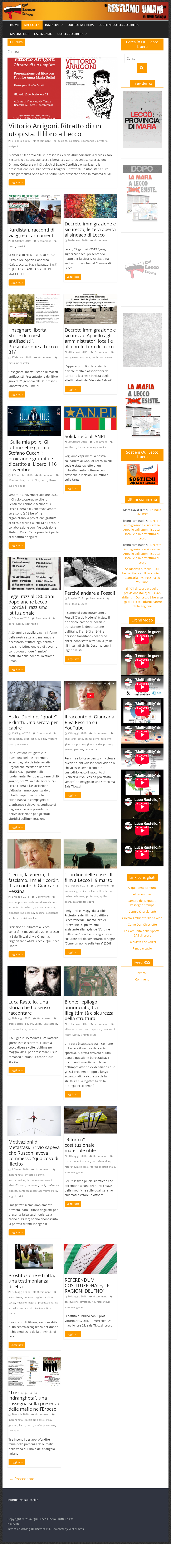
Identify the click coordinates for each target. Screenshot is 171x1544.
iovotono (85, 1161)
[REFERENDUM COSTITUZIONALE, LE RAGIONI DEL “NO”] (90, 1246)
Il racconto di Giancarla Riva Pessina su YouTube (89, 722)
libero (52, 480)
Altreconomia (142, 894)
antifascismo (92, 738)
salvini (108, 357)
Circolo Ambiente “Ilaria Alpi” (142, 918)
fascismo (106, 738)
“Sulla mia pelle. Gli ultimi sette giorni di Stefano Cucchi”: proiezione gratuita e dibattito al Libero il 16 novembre (33, 455)
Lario (22, 1425)
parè (42, 1185)
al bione (69, 1029)
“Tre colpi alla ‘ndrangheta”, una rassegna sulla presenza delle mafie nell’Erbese (34, 1400)
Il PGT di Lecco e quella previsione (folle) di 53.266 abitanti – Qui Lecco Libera (141, 593)
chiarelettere (16, 1023)
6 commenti (101, 1024)
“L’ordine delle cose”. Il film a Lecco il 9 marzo (88, 877)
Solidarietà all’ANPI (85, 436)
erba (48, 1420)
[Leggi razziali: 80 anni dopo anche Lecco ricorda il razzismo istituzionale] (34, 559)
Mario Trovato (17, 1185)
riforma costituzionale (102, 1166)
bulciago (62, 141)
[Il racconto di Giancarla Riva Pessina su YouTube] (90, 683)
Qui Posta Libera (81, 25)
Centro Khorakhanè (142, 912)
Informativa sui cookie (23, 1500)
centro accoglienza (35, 1297)
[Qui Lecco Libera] (85, 4)
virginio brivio (88, 1034)
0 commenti (44, 141)
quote (12, 744)
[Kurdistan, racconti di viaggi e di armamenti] (34, 196)
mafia (38, 1425)
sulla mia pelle (17, 486)
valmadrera (50, 1191)
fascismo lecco (24, 907)
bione (78, 1029)
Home (14, 25)
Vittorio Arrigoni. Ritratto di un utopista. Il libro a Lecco (55, 129)
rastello (32, 1029)
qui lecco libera (17, 1029)
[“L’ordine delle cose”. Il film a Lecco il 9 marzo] (90, 841)
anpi (67, 738)
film (37, 480)
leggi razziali (32, 623)
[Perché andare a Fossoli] (90, 559)
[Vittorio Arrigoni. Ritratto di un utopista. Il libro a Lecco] (62, 60)
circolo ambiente (34, 1420)
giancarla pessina (75, 744)
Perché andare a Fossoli (90, 593)
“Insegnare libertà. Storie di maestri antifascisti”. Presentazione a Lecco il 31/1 (34, 341)
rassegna (14, 1430)
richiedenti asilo (33, 1308)
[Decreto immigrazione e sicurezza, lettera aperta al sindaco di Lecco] (90, 196)
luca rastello (50, 1023)
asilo (33, 738)
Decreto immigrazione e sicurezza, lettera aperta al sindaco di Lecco (90, 229)
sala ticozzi (79, 901)
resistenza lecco (29, 918)
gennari (13, 1425)
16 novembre (16, 480)
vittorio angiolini (74, 1172)
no (93, 1161)
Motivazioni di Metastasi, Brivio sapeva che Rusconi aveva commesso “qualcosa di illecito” (34, 1153)
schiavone (23, 744)
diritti (51, 1297)
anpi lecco (70, 447)
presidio (21, 246)
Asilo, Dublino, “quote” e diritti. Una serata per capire (33, 722)
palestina (74, 141)
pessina (78, 749)
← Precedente (22, 1478)
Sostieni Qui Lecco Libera (118, 25)
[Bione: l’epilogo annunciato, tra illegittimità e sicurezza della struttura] (90, 968)
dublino (42, 738)
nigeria (32, 1302)
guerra (69, 749)
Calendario (43, 34)
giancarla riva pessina (99, 744)
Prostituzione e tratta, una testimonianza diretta (32, 1280)
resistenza (91, 749)
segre (90, 901)
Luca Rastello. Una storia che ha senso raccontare (29, 1007)
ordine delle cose (74, 896)
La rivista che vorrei (142, 942)
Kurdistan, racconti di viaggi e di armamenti (32, 232)
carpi (67, 604)
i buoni (29, 1023)
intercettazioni (17, 1180)
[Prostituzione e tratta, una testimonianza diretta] (34, 1246)
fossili (75, 604)
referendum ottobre (76, 1166)
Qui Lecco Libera (70, 34)
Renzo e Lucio (142, 948)
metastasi (32, 1185)
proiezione (92, 896)
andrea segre (72, 891)
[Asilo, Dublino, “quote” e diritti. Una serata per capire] (34, 683)
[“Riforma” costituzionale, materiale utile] (90, 1108)
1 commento (100, 733)
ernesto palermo (34, 1174)
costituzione (72, 1161)
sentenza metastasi (30, 1191)
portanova (49, 1425)
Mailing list (19, 34)
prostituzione (45, 1302)
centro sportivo (92, 1029)
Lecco (12, 246)
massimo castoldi (19, 363)
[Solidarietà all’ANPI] (90, 408)
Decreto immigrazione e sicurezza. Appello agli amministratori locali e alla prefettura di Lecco (90, 338)
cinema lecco (89, 891)
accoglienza (71, 357)
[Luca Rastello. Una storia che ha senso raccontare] (34, 968)
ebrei (12, 623)
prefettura (97, 357)
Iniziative (52, 25)
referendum (104, 1161)
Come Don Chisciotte (142, 924)
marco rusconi (43, 1180)
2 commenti (101, 352)
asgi (26, 738)
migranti (85, 357)
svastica (102, 447)
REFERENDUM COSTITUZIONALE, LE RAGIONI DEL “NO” (87, 1285)
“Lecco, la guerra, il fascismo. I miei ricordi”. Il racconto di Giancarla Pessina (34, 882)
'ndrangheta (16, 1174)
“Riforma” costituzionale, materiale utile (80, 1145)
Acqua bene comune (142, 888)
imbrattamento (87, 447)
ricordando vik (89, 141)
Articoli (30, 25)
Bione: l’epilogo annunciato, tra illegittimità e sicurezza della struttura (89, 1009)
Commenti (142, 979)
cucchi (29, 480)
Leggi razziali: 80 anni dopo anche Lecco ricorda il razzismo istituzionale (31, 604)
